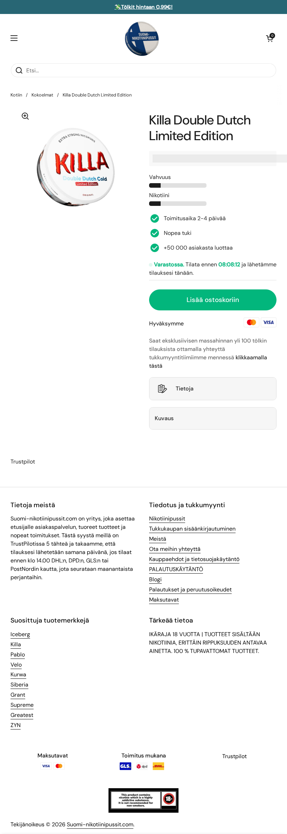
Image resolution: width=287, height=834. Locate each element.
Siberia (19, 684)
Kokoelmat (42, 95)
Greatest (21, 715)
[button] (269, 38)
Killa (15, 644)
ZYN (15, 725)
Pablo (17, 654)
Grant (17, 694)
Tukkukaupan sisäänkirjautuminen (192, 528)
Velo (16, 664)
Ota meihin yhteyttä (175, 549)
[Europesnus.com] (141, 38)
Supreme (22, 705)
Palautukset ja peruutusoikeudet (190, 589)
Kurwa (18, 674)
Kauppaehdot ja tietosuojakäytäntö (194, 559)
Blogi (155, 579)
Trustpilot (22, 461)
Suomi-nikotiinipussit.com (100, 824)
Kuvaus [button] (164, 418)
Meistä (157, 538)
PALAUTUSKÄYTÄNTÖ (176, 569)
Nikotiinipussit (167, 518)
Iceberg (20, 634)
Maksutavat (164, 599)
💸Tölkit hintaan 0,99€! (143, 7)
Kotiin (16, 95)
